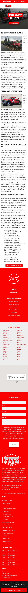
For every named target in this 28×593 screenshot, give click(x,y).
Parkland (19, 333)
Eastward (5, 347)
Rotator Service (14, 307)
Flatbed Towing (6, 503)
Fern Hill (19, 339)
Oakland (19, 351)
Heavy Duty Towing (14, 304)
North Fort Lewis (7, 333)
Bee (18, 342)
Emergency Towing (14, 309)
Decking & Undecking (8, 516)
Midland (19, 347)
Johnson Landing (21, 344)
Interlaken (5, 337)
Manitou (19, 332)
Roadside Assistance (14, 301)
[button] (16, 382)
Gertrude (19, 352)
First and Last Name (7, 400)
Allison (19, 346)
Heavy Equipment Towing (14, 315)
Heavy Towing (6, 506)
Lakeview (5, 351)
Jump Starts (6, 538)
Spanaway (19, 330)
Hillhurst (5, 346)
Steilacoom (6, 352)
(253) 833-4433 (14, 292)
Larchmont (20, 335)
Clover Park (6, 339)
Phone (4, 411)
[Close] (24, 376)
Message (4, 417)
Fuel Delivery (6, 535)
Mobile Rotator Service (8, 525)
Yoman (19, 358)
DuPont (5, 356)
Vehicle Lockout (7, 541)
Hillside (5, 332)
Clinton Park (6, 344)
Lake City (5, 335)
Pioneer (5, 359)
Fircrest (19, 356)
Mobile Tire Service (8, 544)
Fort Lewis (6, 330)
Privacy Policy (8, 487)
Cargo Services (7, 514)
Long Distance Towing (8, 522)
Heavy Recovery (7, 511)
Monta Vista (6, 358)
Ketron (5, 349)
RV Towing (14, 312)
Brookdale (19, 359)
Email (3, 405)
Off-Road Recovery (7, 527)
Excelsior (19, 340)
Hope (18, 354)
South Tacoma (21, 337)
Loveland (19, 349)
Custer (5, 354)
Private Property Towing (8, 530)
